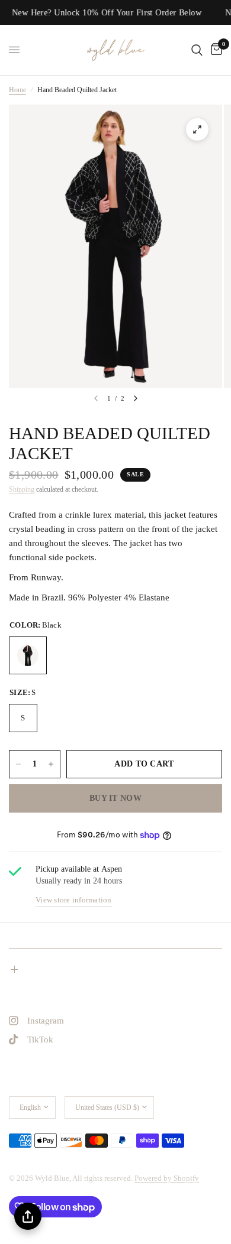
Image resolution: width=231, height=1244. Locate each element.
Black (28, 655)
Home (17, 90)
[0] (214, 50)
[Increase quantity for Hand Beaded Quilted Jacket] (51, 764)
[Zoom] (197, 129)
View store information (74, 899)
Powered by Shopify (166, 1178)
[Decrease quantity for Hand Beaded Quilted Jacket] (18, 764)
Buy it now (115, 798)
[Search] (197, 50)
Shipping (21, 489)
